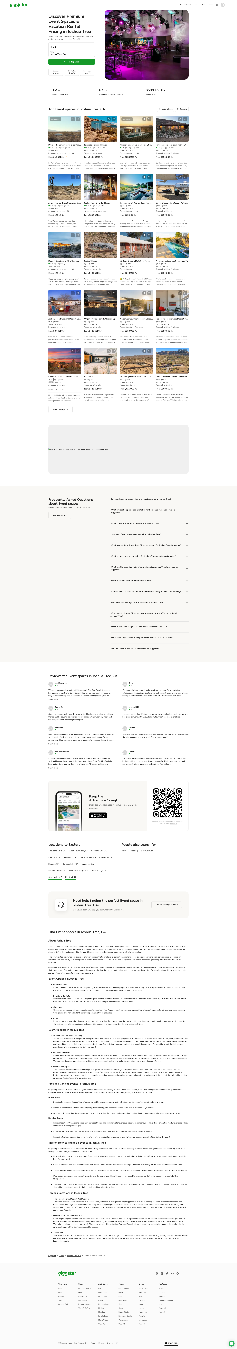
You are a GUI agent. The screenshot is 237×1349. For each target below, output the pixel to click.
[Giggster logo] (67, 1273)
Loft (160, 1304)
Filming (101, 1308)
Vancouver (143, 1312)
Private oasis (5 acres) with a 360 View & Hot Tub (172, 145)
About (60, 1288)
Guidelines (82, 1300)
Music (161, 1288)
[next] (78, 129)
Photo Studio (123, 1288)
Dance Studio (123, 1312)
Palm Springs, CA (99, 870)
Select (60, 1300)
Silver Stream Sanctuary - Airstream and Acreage (172, 203)
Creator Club (63, 1304)
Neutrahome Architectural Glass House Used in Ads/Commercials (136, 319)
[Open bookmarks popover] (78, 119)
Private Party (103, 1316)
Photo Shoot (103, 1292)
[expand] (187, 499)
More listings (58, 409)
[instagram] (162, 1273)
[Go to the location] (64, 129)
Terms (93, 1343)
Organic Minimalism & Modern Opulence (100, 319)
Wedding (134, 851)
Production (102, 1296)
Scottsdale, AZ (55, 877)
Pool (120, 1296)
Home (120, 1292)
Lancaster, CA (88, 864)
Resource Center (85, 1304)
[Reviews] (178, 1273)
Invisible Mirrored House (95, 145)
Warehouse (123, 1320)
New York (142, 1292)
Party (123, 851)
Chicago (142, 1300)
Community (82, 1296)
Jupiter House (90, 261)
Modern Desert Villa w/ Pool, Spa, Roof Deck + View (136, 145)
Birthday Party (103, 1304)
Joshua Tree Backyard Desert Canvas (64, 319)
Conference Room (166, 1300)
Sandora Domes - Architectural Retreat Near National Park (64, 376)
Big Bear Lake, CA (70, 864)
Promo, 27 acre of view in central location (64, 145)
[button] (232, 1344)
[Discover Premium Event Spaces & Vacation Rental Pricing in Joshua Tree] (118, 449)
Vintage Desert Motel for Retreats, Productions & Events (136, 261)
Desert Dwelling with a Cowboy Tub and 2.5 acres (64, 261)
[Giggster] (19, 5)
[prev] (52, 129)
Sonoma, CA (53, 864)
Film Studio (122, 1300)
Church (121, 1308)
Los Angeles (143, 1288)
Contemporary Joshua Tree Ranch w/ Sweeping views (136, 203)
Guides (61, 1296)
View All (101, 1324)
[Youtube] (172, 1273)
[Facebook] (157, 1273)
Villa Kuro (88, 376)
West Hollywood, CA (78, 851)
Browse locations (187, 5)
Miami (141, 1304)
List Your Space (206, 5)
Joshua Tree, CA (74, 1255)
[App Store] (98, 815)
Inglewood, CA (70, 857)
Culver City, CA (105, 857)
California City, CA (99, 851)
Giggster (52, 1255)
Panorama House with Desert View (172, 319)
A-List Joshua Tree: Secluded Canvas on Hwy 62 (64, 203)
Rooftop (162, 1296)
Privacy (101, 1343)
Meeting (101, 1312)
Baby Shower (147, 851)
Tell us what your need (167, 904)
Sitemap (110, 1343)
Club (120, 1304)
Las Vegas (143, 1320)
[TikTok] (167, 1273)
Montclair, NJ (70, 877)
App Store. (173, 824)
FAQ (80, 1292)
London (141, 1308)
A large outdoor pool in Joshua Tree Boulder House (172, 261)
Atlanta (142, 1296)
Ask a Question (59, 515)
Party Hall (162, 1308)
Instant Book (167, 109)
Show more (53, 699)
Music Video (103, 1320)
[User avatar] (223, 5)
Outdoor (162, 1292)
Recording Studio (125, 1316)
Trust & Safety (84, 1308)
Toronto (142, 1316)
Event (61, 1255)
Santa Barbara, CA (88, 857)
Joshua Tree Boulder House (97, 203)
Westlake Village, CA (78, 870)
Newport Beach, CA (57, 870)
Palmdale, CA (54, 857)
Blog (60, 1292)
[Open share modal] (73, 119)
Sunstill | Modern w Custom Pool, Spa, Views (136, 376)
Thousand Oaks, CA (57, 851)
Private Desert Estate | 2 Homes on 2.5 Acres (172, 376)
